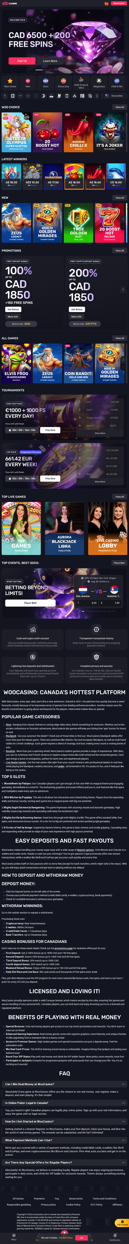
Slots (8, 724)
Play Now (16, 130)
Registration (119, 3)
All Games (18, 1198)
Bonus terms (76, 1198)
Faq (57, 1198)
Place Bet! (119, 563)
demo (16, 135)
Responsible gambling (19, 1204)
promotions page (64, 948)
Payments (39, 1198)
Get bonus (13, 309)
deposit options (85, 850)
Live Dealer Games (16, 762)
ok (81, 1238)
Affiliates (117, 1204)
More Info (13, 316)
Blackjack (11, 736)
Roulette (10, 751)
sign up (22, 60)
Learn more (50, 61)
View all (120, 107)
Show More (100, 433)
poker (61, 766)
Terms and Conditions (104, 1198)
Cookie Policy (73, 1204)
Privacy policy (48, 1204)
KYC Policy (96, 1204)
